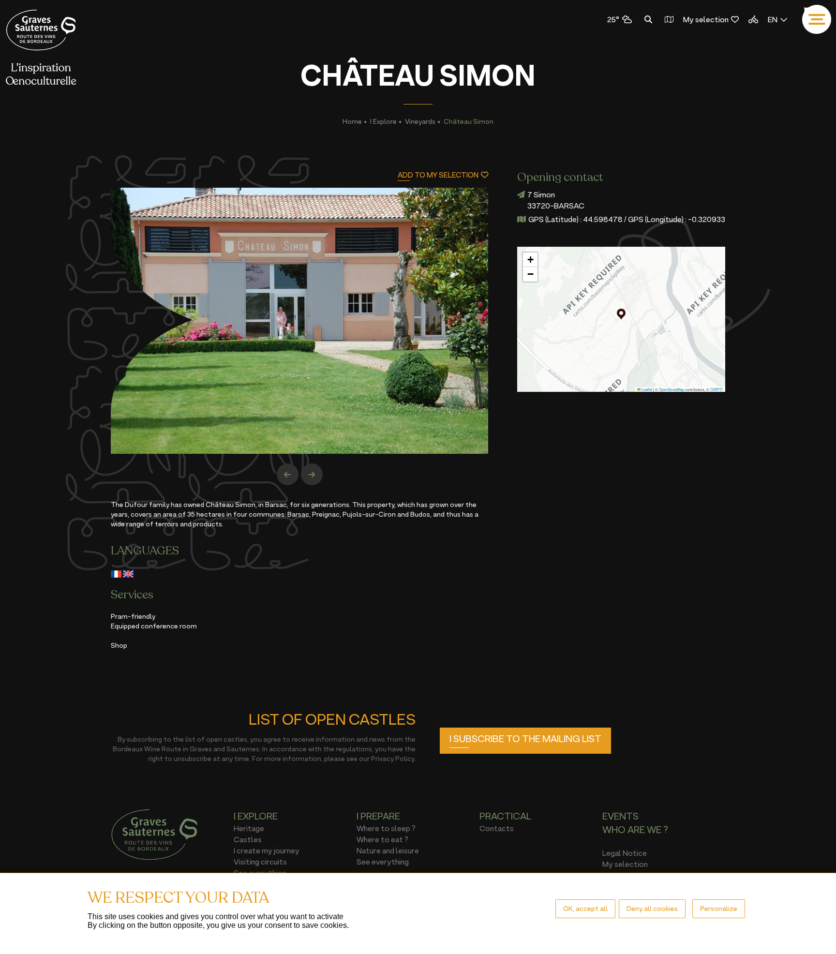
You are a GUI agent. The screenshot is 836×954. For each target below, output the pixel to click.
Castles (248, 839)
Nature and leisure (388, 850)
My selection (706, 19)
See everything (383, 861)
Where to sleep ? (386, 828)
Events (620, 816)
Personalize (718, 908)
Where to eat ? (382, 839)
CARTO (716, 389)
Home (352, 121)
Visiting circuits (260, 861)
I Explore (383, 121)
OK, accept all (585, 908)
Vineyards (420, 121)
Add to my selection (438, 174)
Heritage (249, 828)
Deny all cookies (652, 908)
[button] (621, 314)
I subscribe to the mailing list (525, 739)
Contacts (496, 828)
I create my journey (266, 850)
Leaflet (646, 389)
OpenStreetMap (671, 389)
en (772, 19)
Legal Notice (624, 853)
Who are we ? (635, 829)
